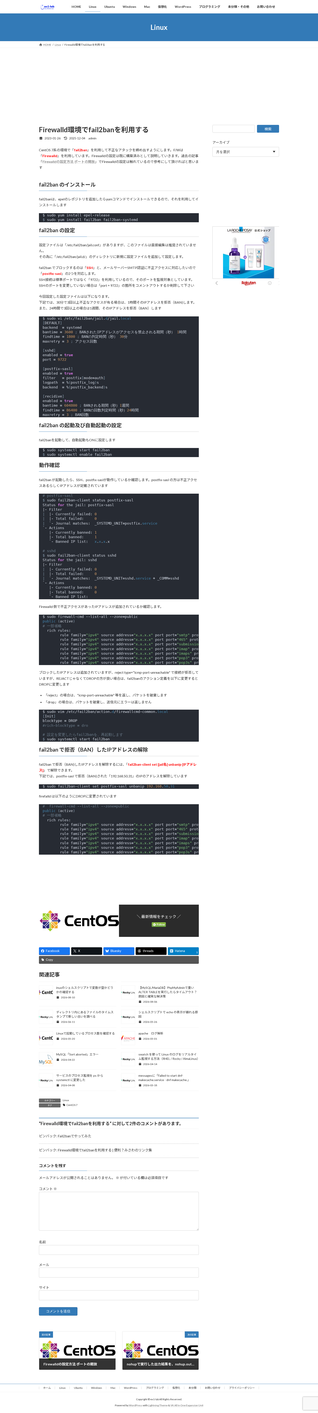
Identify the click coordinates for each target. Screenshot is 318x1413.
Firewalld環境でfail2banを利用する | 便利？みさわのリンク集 (105, 1150)
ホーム (47, 1387)
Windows (96, 1387)
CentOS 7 (71, 1105)
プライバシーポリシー (242, 1387)
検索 (268, 129)
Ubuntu (78, 1387)
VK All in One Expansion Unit (186, 1405)
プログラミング (155, 1387)
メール (44, 1265)
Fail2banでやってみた (74, 1136)
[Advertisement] (159, 80)
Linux (66, 1100)
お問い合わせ (212, 1387)
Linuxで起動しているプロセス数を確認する (85, 1033)
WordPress (130, 1387)
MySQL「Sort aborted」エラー (77, 1054)
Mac (113, 1387)
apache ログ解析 (150, 1033)
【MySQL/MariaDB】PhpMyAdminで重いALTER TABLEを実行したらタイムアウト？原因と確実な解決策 (167, 992)
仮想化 (176, 1387)
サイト (44, 1287)
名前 (42, 1242)
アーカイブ (221, 142)
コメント (48, 1189)
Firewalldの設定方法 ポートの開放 (68, 162)
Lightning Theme (158, 1405)
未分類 (192, 1387)
